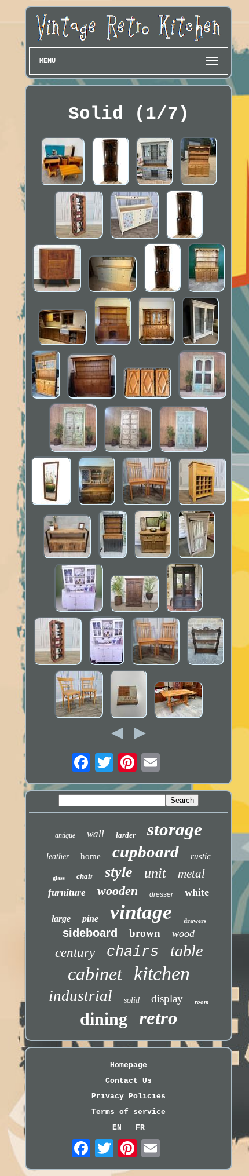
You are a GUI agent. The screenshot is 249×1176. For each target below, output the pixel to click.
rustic (201, 856)
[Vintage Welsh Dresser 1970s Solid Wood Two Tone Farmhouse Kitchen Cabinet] (112, 535)
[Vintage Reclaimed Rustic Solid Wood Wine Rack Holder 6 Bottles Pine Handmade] (57, 642)
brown (144, 933)
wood (183, 933)
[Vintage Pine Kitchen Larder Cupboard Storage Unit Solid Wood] (196, 535)
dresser (161, 894)
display (167, 998)
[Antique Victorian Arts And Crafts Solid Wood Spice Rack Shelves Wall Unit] (205, 642)
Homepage (128, 1065)
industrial (80, 996)
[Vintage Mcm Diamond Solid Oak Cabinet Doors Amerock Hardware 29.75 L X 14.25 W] (147, 384)
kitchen (162, 973)
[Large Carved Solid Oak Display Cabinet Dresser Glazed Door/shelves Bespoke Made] (96, 482)
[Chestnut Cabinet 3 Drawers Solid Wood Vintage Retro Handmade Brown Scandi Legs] (56, 269)
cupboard (145, 851)
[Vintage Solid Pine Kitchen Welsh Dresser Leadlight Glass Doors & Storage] (45, 375)
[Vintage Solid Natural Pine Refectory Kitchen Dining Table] (178, 700)
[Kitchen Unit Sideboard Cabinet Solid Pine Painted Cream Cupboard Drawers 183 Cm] (112, 274)
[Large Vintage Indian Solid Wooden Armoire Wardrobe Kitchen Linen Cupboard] (202, 375)
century (75, 952)
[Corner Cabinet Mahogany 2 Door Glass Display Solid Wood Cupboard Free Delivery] (110, 162)
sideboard (90, 932)
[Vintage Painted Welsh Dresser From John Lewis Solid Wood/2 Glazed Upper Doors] (154, 162)
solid (132, 1000)
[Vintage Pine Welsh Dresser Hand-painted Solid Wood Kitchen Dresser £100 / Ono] (78, 589)
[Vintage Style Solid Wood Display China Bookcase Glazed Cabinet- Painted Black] (184, 588)
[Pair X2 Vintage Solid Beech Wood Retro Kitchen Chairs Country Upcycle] (146, 482)
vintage (141, 912)
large (61, 918)
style (119, 872)
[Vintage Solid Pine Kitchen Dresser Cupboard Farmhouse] (206, 268)
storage (174, 829)
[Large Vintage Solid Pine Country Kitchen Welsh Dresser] (91, 377)
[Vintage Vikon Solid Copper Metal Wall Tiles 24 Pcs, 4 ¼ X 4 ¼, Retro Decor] (128, 695)
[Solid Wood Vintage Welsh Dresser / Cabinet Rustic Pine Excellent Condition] (156, 322)
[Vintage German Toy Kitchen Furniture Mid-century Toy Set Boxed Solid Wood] (62, 162)
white (197, 892)
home (90, 856)
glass (59, 878)
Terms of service (128, 1112)
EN (117, 1127)
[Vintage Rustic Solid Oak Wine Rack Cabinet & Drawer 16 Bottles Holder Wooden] (202, 482)
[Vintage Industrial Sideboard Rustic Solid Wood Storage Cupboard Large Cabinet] (67, 537)
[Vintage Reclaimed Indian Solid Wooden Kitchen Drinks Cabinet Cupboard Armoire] (134, 594)
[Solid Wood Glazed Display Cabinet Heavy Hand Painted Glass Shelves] (200, 322)
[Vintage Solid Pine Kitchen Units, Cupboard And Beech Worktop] (62, 328)
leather (57, 856)
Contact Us (128, 1080)
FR (140, 1127)
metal (191, 874)
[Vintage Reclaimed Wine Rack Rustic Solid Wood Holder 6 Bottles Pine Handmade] (78, 215)
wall (95, 833)
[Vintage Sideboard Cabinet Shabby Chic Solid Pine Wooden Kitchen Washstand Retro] (134, 215)
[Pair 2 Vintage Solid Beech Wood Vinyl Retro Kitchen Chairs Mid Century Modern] (78, 695)
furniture (67, 892)
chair (84, 876)
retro (158, 1017)
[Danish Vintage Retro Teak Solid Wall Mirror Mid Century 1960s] (51, 482)
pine (90, 918)
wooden (117, 890)
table (186, 951)
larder (126, 835)
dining (103, 1018)
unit (155, 873)
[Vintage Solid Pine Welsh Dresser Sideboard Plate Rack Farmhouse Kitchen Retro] (198, 162)
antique (65, 835)
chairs (133, 952)
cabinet (95, 973)
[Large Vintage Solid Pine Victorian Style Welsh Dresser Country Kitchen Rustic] (112, 322)
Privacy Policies (128, 1096)
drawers (195, 920)
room (202, 1001)
